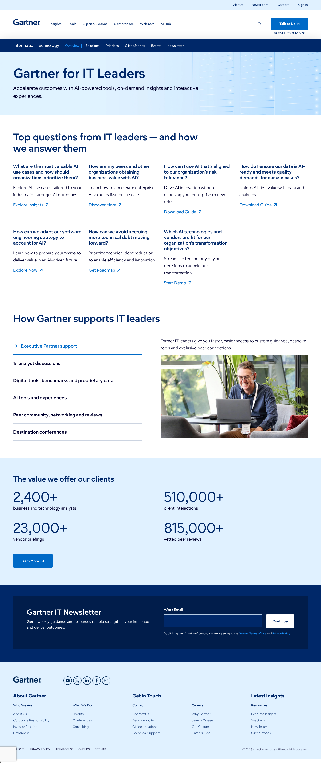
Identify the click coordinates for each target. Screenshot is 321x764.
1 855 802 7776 (294, 33)
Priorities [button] (112, 46)
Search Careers (203, 720)
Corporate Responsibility (31, 720)
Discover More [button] (103, 204)
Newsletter (259, 727)
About (238, 5)
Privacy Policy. (281, 633)
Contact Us (140, 714)
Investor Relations (26, 727)
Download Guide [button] (180, 212)
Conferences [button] (124, 24)
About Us (20, 714)
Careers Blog (201, 733)
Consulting (81, 727)
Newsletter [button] (175, 46)
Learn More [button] (30, 561)
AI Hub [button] (166, 24)
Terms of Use (64, 749)
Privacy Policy (40, 749)
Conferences (82, 720)
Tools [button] (72, 24)
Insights (78, 714)
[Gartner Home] (26, 22)
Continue (280, 621)
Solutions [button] (93, 46)
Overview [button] (72, 46)
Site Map (100, 749)
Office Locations (144, 727)
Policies (18, 749)
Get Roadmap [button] (102, 270)
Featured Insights (263, 714)
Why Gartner (201, 714)
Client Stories (261, 733)
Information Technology (36, 45)
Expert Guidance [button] (95, 24)
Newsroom (260, 5)
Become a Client (144, 720)
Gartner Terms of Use (253, 633)
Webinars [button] (147, 24)
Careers (283, 5)
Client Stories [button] (135, 46)
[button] (301, 5)
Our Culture (200, 727)
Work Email (173, 610)
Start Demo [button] (175, 283)
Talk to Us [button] (287, 24)
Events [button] (156, 46)
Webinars (258, 720)
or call (279, 33)
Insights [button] (56, 24)
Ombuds (84, 749)
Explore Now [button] (25, 270)
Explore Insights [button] (28, 204)
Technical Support (146, 733)
